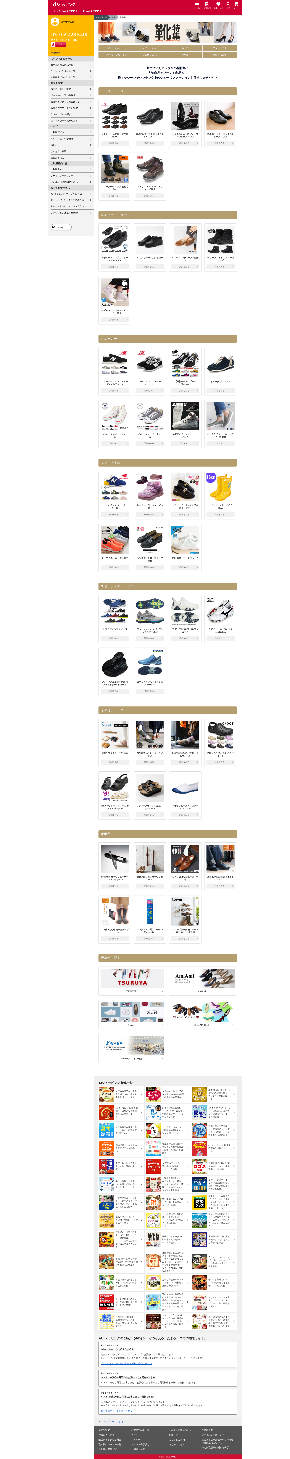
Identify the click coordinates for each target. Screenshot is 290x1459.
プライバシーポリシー (62, 175)
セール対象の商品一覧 (62, 64)
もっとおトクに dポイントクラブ (67, 206)
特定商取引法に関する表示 (64, 182)
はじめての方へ (58, 158)
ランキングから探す (61, 114)
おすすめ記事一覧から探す (64, 121)
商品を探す (104, 1430)
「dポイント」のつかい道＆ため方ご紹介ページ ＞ (126, 1363)
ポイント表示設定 (140, 1444)
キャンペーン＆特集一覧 (63, 71)
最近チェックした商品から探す (66, 101)
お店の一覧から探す (61, 89)
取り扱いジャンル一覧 (109, 1444)
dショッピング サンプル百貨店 (66, 193)
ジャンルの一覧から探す (63, 95)
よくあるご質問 (58, 151)
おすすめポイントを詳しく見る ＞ (118, 1411)
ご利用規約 (56, 169)
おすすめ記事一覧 (140, 1430)
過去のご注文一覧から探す (64, 108)
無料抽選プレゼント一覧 (63, 77)
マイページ (137, 1439)
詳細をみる (114, 143)
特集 (113, 17)
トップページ (101, 17)
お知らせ (55, 145)
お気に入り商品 (106, 1435)
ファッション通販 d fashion (64, 213)
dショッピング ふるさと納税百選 (67, 200)
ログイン (61, 227)
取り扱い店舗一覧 (107, 1449)
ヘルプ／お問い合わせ (62, 138)
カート (134, 1435)
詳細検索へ (56, 53)
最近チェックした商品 (109, 1439)
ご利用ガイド (57, 132)
